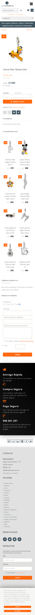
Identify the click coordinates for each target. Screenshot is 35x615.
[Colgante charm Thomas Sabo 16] (25, 250)
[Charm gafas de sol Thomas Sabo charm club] (10, 216)
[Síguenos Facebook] (5, 539)
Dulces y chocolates (10, 517)
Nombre (5, 564)
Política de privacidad (27, 341)
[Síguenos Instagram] (20, 539)
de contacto (10, 473)
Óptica (6, 512)
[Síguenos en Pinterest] (15, 539)
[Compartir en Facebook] (26, 441)
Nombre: (7, 309)
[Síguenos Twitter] (10, 539)
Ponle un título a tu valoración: (13, 317)
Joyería (6, 502)
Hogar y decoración (10, 519)
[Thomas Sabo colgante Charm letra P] (10, 147)
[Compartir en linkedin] (17, 441)
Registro (7, 486)
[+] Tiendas (19, 14)
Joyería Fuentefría (18, 107)
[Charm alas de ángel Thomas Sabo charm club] (25, 216)
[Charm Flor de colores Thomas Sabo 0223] (10, 182)
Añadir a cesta (18, 102)
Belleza (6, 507)
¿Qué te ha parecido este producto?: (16, 326)
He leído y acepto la (20, 341)
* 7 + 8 (4, 346)
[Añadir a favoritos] (9, 112)
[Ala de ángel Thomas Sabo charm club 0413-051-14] (25, 182)
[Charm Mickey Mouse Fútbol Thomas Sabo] (25, 147)
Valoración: (7, 302)
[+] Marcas (11, 14)
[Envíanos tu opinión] (19, 112)
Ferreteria (7, 514)
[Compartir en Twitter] (30, 441)
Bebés (6, 505)
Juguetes (7, 522)
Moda (6, 495)
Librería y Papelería (10, 510)
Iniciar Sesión (8, 483)
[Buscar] (21, 10)
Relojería (7, 500)
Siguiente (29, 30)
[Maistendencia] (7, 4)
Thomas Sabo (7, 75)
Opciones (17, 611)
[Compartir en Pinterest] (8, 441)
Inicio (5, 488)
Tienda (6, 493)
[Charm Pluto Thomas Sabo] (17, 49)
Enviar (17, 578)
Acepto (17, 607)
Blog (5, 524)
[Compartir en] (5, 112)
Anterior (4, 30)
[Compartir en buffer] (22, 441)
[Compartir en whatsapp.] (13, 441)
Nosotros (7, 490)
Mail (4, 556)
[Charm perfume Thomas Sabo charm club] (10, 250)
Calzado (6, 498)
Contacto (7, 526)
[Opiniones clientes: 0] (14, 112)
